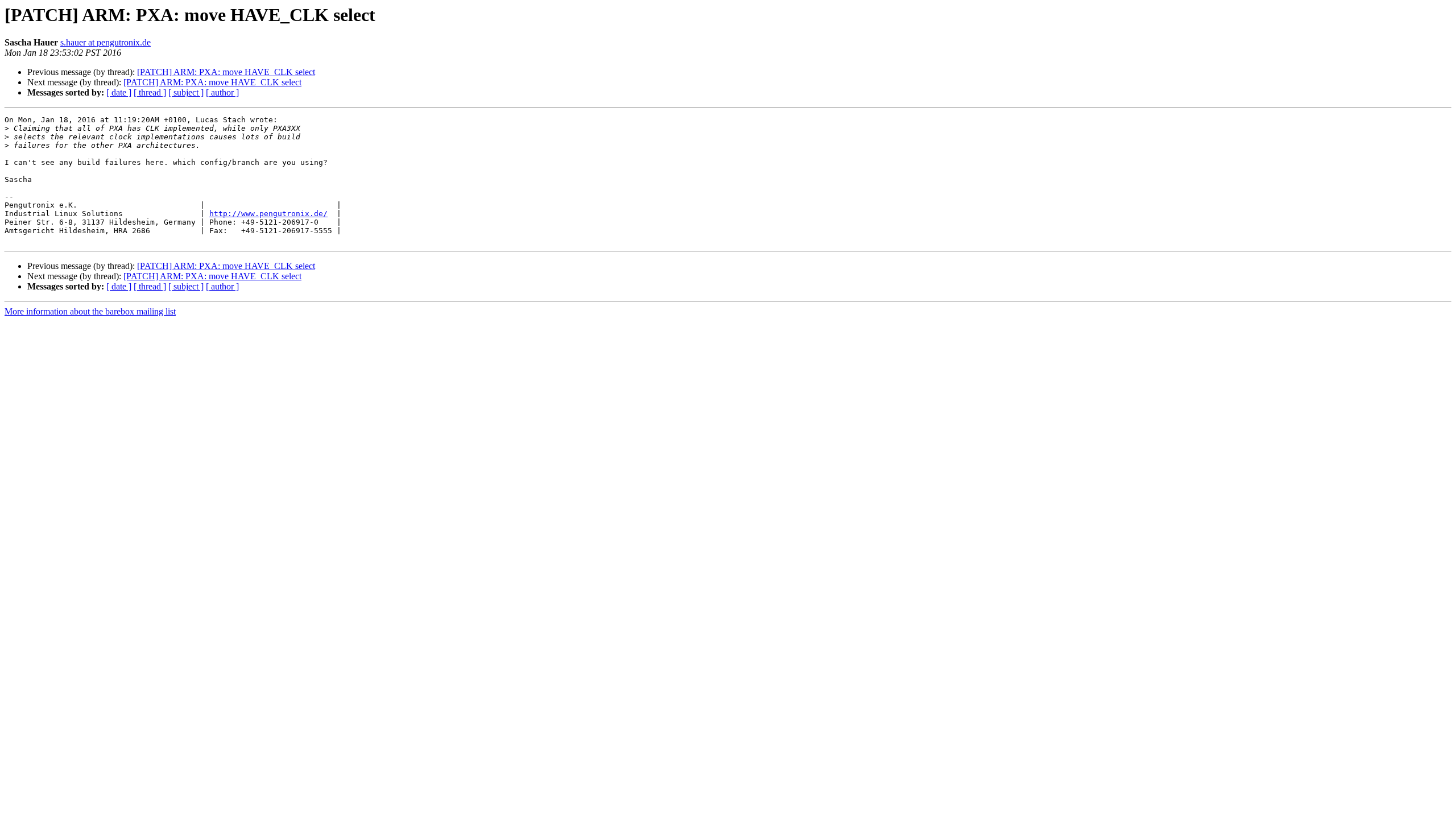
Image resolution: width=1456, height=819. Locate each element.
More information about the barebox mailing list (90, 311)
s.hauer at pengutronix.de (105, 42)
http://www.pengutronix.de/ (268, 213)
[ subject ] (186, 92)
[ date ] (118, 92)
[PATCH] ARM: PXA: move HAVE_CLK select (226, 72)
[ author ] (222, 92)
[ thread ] (150, 92)
